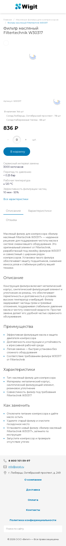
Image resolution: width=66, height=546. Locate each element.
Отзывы (11, 220)
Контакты (33, 510)
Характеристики (40, 210)
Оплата (33, 499)
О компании (33, 479)
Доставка (33, 489)
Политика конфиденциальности (33, 520)
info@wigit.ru (16, 466)
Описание (13, 210)
